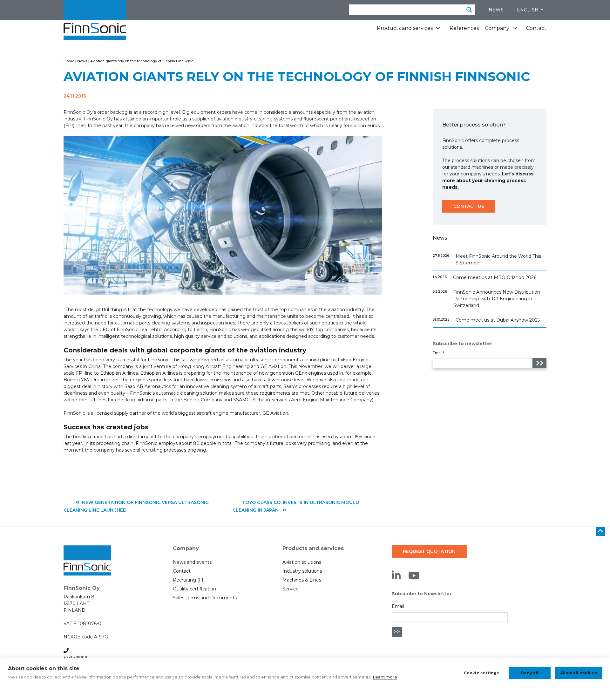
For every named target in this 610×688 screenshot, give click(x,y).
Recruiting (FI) (189, 580)
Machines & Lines (301, 580)
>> (397, 632)
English (528, 10)
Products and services (405, 28)
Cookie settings (481, 673)
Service (290, 589)
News (496, 10)
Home (69, 61)
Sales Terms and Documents (205, 598)
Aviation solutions (301, 562)
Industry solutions (302, 571)
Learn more (385, 676)
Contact (536, 28)
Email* (438, 353)
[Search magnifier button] (469, 9)
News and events (192, 562)
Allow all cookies (578, 673)
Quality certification (194, 589)
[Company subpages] (514, 30)
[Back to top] (600, 531)
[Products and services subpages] (438, 30)
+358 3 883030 (76, 657)
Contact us (468, 206)
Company (497, 28)
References (464, 28)
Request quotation (429, 551)
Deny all (530, 673)
